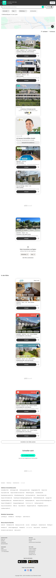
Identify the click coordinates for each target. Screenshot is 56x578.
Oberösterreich (16, 482)
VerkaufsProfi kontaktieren (28, 142)
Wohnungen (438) (14, 490)
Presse (30, 540)
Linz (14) (27, 524)
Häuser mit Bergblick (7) (6, 503)
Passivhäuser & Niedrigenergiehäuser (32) (23, 497)
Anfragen (26, 56)
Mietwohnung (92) (30, 492)
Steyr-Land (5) (37, 527)
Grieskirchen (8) (42, 524)
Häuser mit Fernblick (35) (6, 497)
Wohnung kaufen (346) (25, 490)
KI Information (5, 551)
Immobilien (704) (4, 490)
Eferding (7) (49, 524)
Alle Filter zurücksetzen (28, 257)
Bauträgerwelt (32, 553)
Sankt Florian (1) (26, 516)
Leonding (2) (4, 516)
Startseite (3, 482)
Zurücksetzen (33, 11)
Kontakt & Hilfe (32, 539)
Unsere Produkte (32, 548)
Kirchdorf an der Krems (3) (7, 530)
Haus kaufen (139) (5, 492)
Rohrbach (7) (4, 527)
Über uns (3, 539)
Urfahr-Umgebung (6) (13, 527)
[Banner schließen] (1, 2)
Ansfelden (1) (11, 516)
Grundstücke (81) (39, 492)
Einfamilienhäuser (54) (19, 495)
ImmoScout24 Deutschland (35, 542)
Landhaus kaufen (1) (5, 508)
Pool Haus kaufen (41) (30, 495)
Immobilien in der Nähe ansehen (28, 441)
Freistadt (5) (22, 527)
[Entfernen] (8, 11)
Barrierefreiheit (4, 543)
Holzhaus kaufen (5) (39, 503)
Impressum (3, 542)
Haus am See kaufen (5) (6, 505)
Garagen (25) (48, 497)
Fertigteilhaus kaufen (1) (43, 505)
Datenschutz (4, 550)
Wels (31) (3, 524)
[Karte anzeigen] (28, 23)
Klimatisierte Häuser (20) (18, 500)
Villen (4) (15, 505)
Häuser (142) (44, 490)
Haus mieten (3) (21, 505)
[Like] (38, 56)
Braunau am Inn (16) (19, 524)
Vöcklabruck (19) (10, 524)
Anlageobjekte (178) (35, 490)
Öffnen (52, 2)
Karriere (3, 540)
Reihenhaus (22, 11)
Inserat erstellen (32, 550)
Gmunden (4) (44, 527)
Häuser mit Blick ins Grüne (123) (17, 492)
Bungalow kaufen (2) (31, 505)
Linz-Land (5, 11)
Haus (13, 11)
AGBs (2, 548)
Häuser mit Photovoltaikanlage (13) (43, 500)
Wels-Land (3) (17, 530)
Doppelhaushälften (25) (6, 500)
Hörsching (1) (18, 516)
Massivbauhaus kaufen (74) (7, 495)
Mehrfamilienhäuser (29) (39, 497)
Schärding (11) (34, 524)
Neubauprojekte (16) (29, 500)
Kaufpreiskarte (32, 551)
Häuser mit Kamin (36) (41, 495)
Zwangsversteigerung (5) (18, 503)
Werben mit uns (32, 554)
